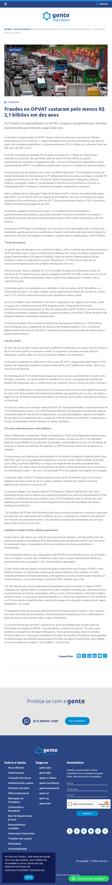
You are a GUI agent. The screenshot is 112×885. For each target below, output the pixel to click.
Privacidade (82, 861)
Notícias (15, 50)
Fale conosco (77, 721)
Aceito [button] (28, 877)
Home (8, 29)
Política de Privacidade (16, 870)
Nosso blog (22, 29)
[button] (88, 878)
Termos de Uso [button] (36, 870)
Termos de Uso (99, 861)
